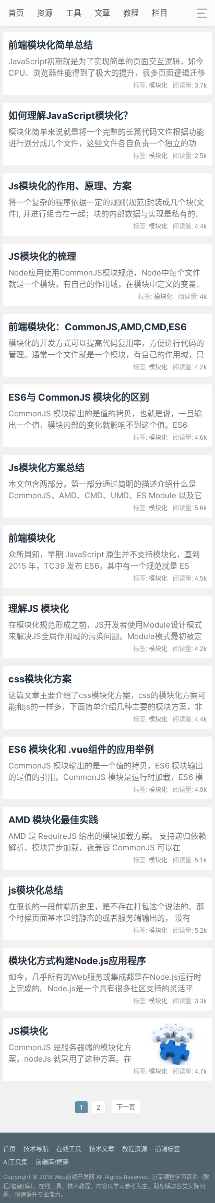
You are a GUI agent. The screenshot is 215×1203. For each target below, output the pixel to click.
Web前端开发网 (74, 1177)
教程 (131, 13)
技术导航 (36, 1149)
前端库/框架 (52, 1162)
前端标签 (167, 1149)
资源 (45, 13)
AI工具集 (15, 1162)
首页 (16, 13)
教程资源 (134, 1149)
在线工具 (68, 1149)
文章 (102, 13)
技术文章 (101, 1149)
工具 (73, 13)
